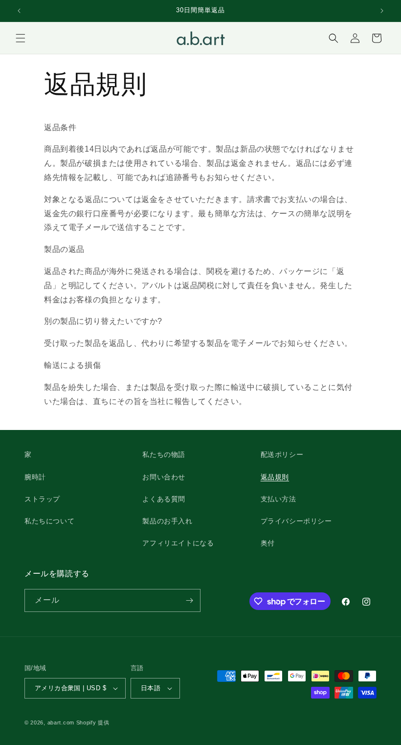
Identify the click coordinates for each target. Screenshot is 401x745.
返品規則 (275, 477)
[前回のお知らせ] (19, 11)
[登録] (189, 600)
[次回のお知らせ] (382, 11)
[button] (20, 38)
